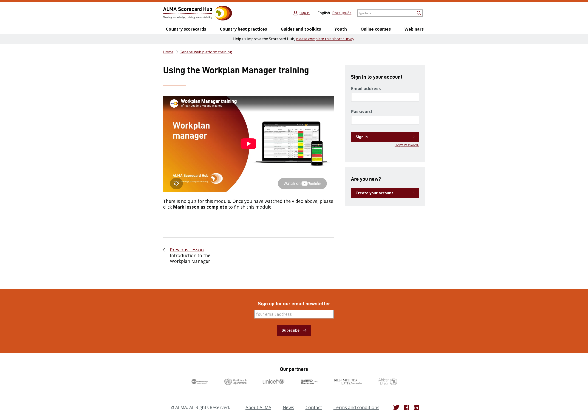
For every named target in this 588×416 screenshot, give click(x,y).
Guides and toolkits (301, 29)
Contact (313, 407)
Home (168, 52)
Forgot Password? (407, 145)
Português (341, 12)
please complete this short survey (325, 38)
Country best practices (243, 29)
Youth (340, 29)
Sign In (305, 13)
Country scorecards (186, 29)
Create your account (374, 192)
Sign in (362, 137)
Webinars (414, 29)
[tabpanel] (248, 153)
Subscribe (291, 330)
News (288, 407)
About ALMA (258, 407)
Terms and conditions (356, 407)
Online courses (376, 29)
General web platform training (206, 52)
